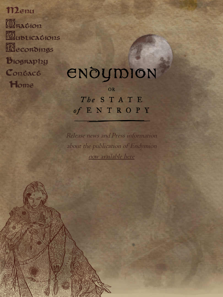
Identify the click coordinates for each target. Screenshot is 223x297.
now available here (111, 156)
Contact (23, 73)
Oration (24, 25)
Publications (33, 37)
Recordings (29, 49)
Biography (27, 61)
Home (21, 85)
